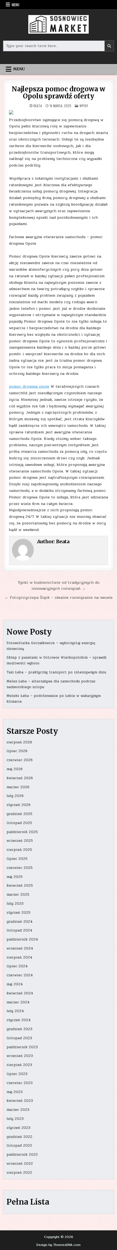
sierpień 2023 (19, 1065)
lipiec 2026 (17, 751)
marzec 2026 (18, 787)
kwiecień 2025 (20, 885)
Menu (15, 4)
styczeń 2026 (18, 805)
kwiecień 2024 (20, 993)
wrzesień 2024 (20, 948)
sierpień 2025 (19, 849)
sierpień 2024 (19, 957)
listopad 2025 (19, 823)
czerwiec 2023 (20, 1083)
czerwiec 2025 (20, 868)
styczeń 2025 (18, 912)
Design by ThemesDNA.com (58, 1245)
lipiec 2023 (17, 1074)
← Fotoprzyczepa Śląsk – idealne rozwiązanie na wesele (59, 597)
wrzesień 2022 (20, 1163)
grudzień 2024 (20, 921)
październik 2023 (22, 1047)
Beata (37, 105)
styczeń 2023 (18, 1128)
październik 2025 (22, 832)
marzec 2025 (18, 894)
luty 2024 (15, 1011)
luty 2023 (15, 1119)
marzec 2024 (18, 1002)
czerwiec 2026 (20, 760)
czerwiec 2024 (20, 975)
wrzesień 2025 (20, 840)
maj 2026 (15, 769)
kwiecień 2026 (20, 778)
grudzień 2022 (19, 1137)
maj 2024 (15, 984)
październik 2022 (22, 1154)
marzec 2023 (18, 1109)
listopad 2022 (19, 1145)
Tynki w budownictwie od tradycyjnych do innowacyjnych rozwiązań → (59, 585)
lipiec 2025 (17, 858)
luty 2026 (15, 796)
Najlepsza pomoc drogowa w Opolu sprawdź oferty (58, 92)
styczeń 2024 (19, 1020)
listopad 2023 (19, 1038)
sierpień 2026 (19, 742)
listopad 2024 (19, 930)
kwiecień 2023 (20, 1100)
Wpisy (83, 105)
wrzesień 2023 (20, 1056)
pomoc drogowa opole (29, 386)
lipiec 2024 (17, 966)
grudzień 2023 (19, 1029)
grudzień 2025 (19, 814)
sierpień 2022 (19, 1172)
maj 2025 (15, 877)
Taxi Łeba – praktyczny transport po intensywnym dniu (56, 672)
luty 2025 (15, 903)
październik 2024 (22, 939)
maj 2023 (15, 1092)
